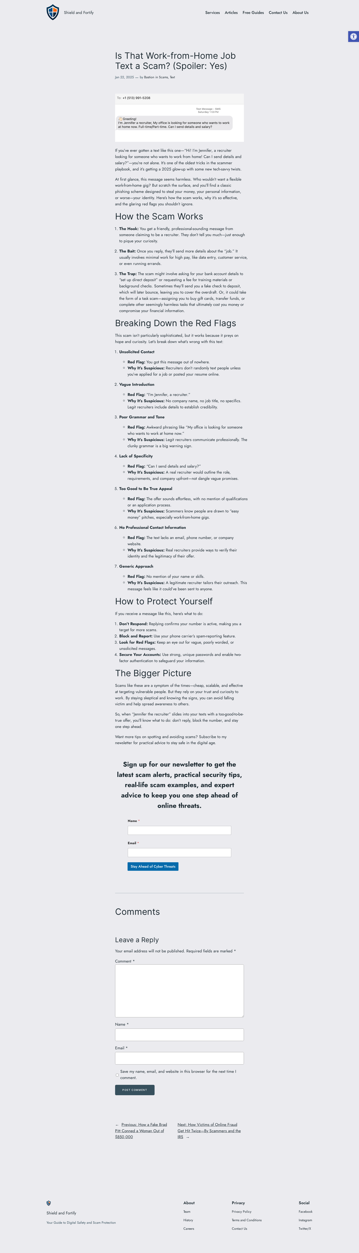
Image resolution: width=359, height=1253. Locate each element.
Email (133, 843)
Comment (125, 961)
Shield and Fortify (78, 12)
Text (172, 77)
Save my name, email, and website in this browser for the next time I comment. (178, 1074)
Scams (163, 77)
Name (134, 821)
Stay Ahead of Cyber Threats (153, 866)
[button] (353, 36)
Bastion (149, 77)
